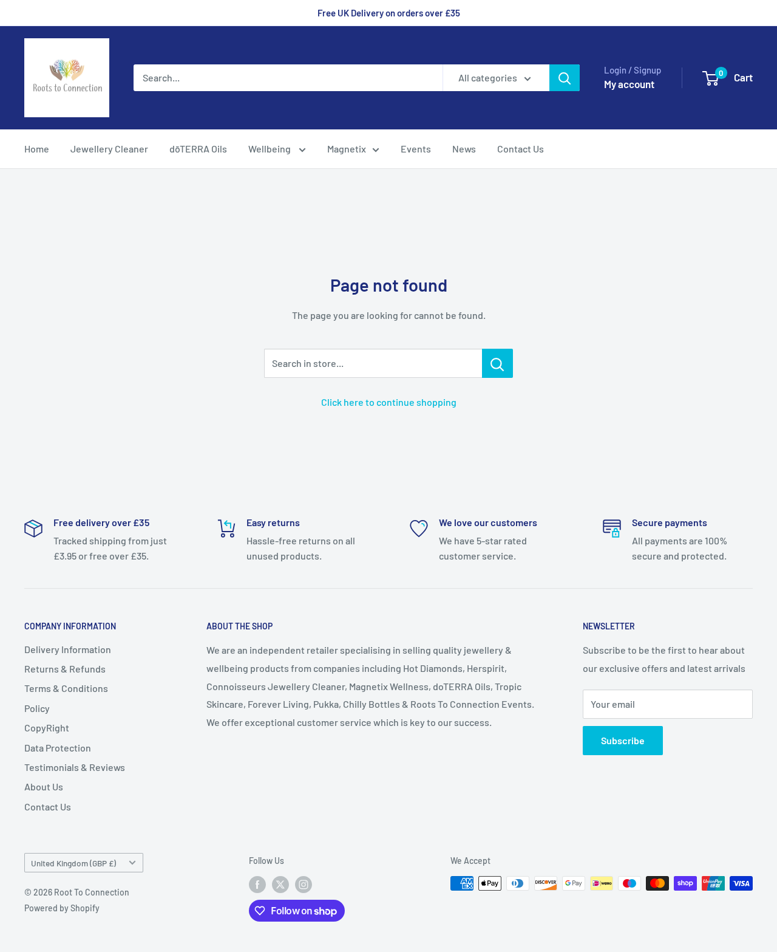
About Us (43, 786)
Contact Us (520, 148)
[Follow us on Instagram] (303, 884)
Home (36, 148)
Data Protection (57, 747)
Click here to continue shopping (388, 402)
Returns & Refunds (65, 668)
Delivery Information (67, 649)
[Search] (564, 77)
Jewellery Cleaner (109, 148)
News (464, 148)
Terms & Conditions (66, 688)
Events (416, 148)
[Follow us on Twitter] (280, 884)
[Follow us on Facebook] (257, 884)
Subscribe (623, 740)
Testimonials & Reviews (74, 767)
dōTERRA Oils (198, 148)
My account (629, 84)
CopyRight (46, 727)
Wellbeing (270, 148)
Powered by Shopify (62, 908)
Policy (37, 708)
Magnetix (346, 148)
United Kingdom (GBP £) (73, 863)
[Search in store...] (497, 363)
